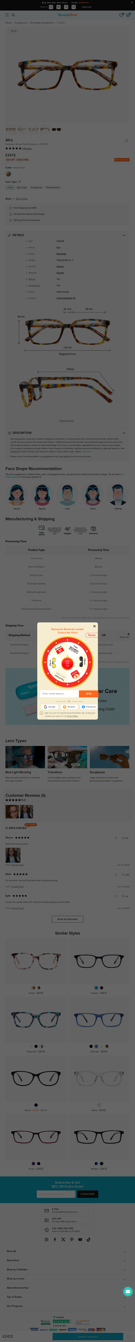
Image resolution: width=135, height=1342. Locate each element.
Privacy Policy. (72, 716)
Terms (92, 635)
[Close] (94, 626)
